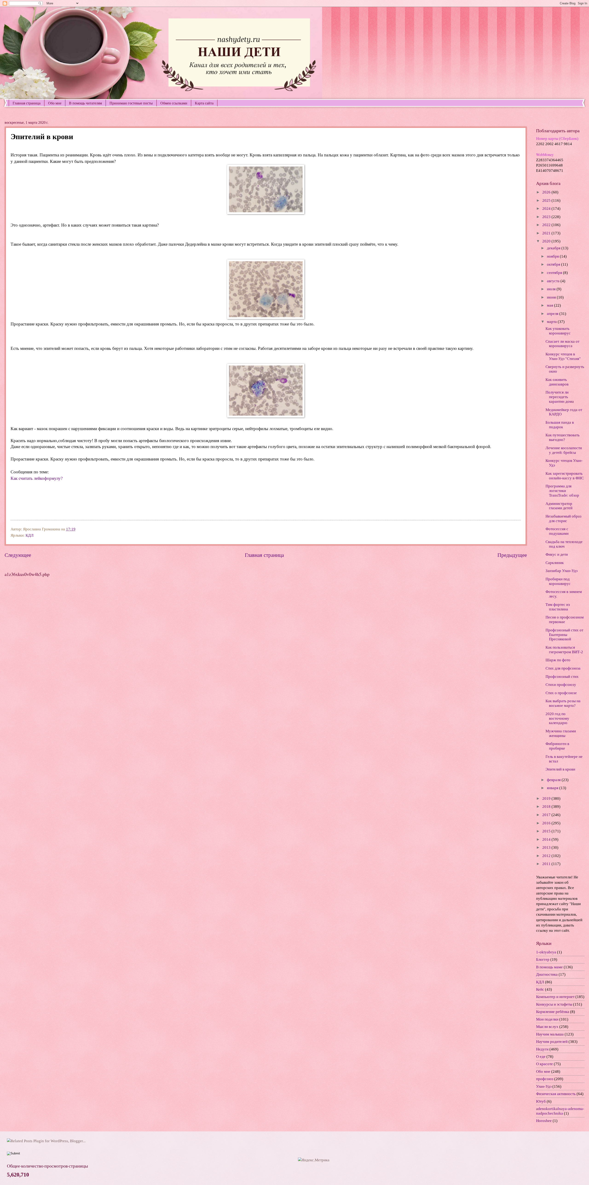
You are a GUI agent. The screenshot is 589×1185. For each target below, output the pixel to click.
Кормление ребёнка (552, 1012)
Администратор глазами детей (559, 505)
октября (554, 264)
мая (550, 305)
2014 (546, 839)
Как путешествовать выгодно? (563, 437)
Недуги (542, 1049)
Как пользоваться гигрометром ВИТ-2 (564, 649)
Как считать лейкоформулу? (37, 478)
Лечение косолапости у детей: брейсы (564, 450)
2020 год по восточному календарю (557, 718)
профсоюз (544, 1079)
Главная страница (26, 103)
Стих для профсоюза (563, 668)
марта (552, 321)
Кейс (540, 989)
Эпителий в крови (560, 769)
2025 (546, 200)
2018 (546, 806)
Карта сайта (204, 103)
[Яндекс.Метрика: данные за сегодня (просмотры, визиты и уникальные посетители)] (313, 1160)
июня (552, 297)
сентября (555, 272)
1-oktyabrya (546, 952)
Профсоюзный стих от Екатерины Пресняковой (564, 634)
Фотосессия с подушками (557, 531)
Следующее (18, 555)
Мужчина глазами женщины (561, 733)
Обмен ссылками (173, 103)
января (553, 788)
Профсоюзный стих (562, 676)
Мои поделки (547, 1019)
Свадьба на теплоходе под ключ (564, 544)
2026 (546, 192)
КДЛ (30, 535)
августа (553, 281)
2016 (546, 823)
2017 (546, 815)
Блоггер (542, 959)
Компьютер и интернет (555, 997)
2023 (546, 217)
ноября (553, 256)
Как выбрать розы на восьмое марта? (563, 703)
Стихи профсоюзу (561, 684)
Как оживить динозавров (557, 381)
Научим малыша (550, 1034)
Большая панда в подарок (560, 424)
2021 (546, 233)
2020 (546, 241)
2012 (546, 856)
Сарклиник (555, 563)
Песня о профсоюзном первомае (565, 619)
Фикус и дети (557, 554)
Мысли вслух (547, 1026)
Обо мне (54, 103)
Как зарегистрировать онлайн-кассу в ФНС (565, 475)
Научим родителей (552, 1041)
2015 (546, 831)
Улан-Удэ (543, 1086)
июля (552, 289)
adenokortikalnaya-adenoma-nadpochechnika (560, 1111)
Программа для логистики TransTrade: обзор (562, 491)
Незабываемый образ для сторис (563, 518)
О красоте (544, 1064)
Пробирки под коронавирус (558, 581)
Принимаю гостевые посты (131, 103)
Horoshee (544, 1121)
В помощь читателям (85, 103)
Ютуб (541, 1101)
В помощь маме (549, 967)
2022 (546, 225)
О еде (541, 1056)
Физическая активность (556, 1094)
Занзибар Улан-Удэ (561, 571)
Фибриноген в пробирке (557, 746)
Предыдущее (512, 555)
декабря (554, 248)
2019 (546, 798)
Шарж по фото (558, 660)
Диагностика (547, 974)
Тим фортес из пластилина (558, 606)
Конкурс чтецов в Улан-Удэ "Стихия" (563, 356)
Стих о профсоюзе (561, 693)
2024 (546, 208)
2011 (546, 864)
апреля (553, 313)
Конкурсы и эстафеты (554, 1004)
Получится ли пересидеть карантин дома (560, 397)
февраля (554, 780)
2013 (546, 847)
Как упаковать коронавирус (558, 330)
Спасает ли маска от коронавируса (562, 343)
